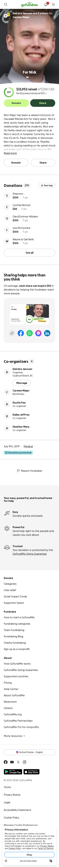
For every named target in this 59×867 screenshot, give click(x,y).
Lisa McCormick (21, 227)
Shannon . (18, 193)
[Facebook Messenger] (38, 333)
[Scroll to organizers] (8, 14)
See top (48, 185)
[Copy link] (12, 333)
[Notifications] (46, 4)
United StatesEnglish (31, 752)
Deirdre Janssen (22, 369)
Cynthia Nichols (22, 205)
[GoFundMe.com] (29, 4)
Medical (28, 446)
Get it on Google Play (13, 771)
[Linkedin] (47, 333)
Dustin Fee (19, 402)
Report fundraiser (31, 470)
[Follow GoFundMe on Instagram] (24, 762)
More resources (13, 735)
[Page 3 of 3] (32, 77)
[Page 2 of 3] (30, 77)
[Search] (6, 4)
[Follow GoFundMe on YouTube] (12, 762)
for (33, 15)
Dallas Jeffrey (21, 414)
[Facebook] (21, 333)
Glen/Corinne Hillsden (25, 216)
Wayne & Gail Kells (23, 239)
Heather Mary (21, 426)
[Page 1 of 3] (27, 77)
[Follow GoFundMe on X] (18, 762)
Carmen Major (21, 390)
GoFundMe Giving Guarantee (30, 553)
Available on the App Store (31, 771)
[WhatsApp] (29, 333)
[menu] (53, 4)
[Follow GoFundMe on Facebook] (6, 762)
